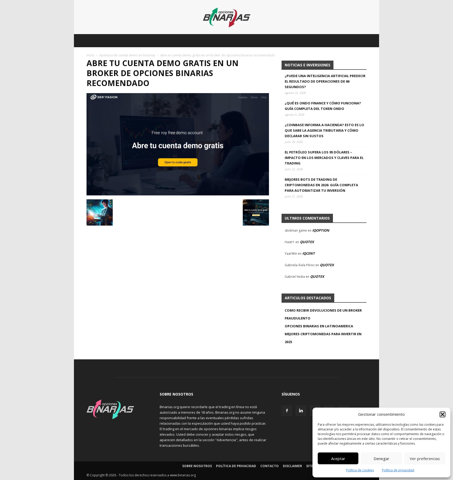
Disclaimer (292, 466)
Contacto (269, 466)
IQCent (308, 253)
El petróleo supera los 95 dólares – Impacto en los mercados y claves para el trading (324, 158)
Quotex (307, 241)
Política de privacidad (398, 470)
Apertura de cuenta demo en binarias (127, 55)
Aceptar (338, 458)
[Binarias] (226, 17)
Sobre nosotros (197, 466)
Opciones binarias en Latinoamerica (319, 326)
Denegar (381, 458)
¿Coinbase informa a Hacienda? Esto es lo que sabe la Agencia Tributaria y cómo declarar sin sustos (324, 130)
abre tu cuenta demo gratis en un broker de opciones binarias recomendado (163, 73)
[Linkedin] (301, 411)
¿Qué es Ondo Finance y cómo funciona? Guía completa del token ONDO (323, 106)
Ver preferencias (425, 458)
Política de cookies (360, 470)
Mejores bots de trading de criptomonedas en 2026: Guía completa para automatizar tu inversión (321, 185)
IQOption (320, 230)
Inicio (90, 55)
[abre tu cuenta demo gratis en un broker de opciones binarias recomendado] (178, 193)
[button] (442, 414)
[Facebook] (287, 411)
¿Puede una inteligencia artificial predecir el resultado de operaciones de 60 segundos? (325, 81)
